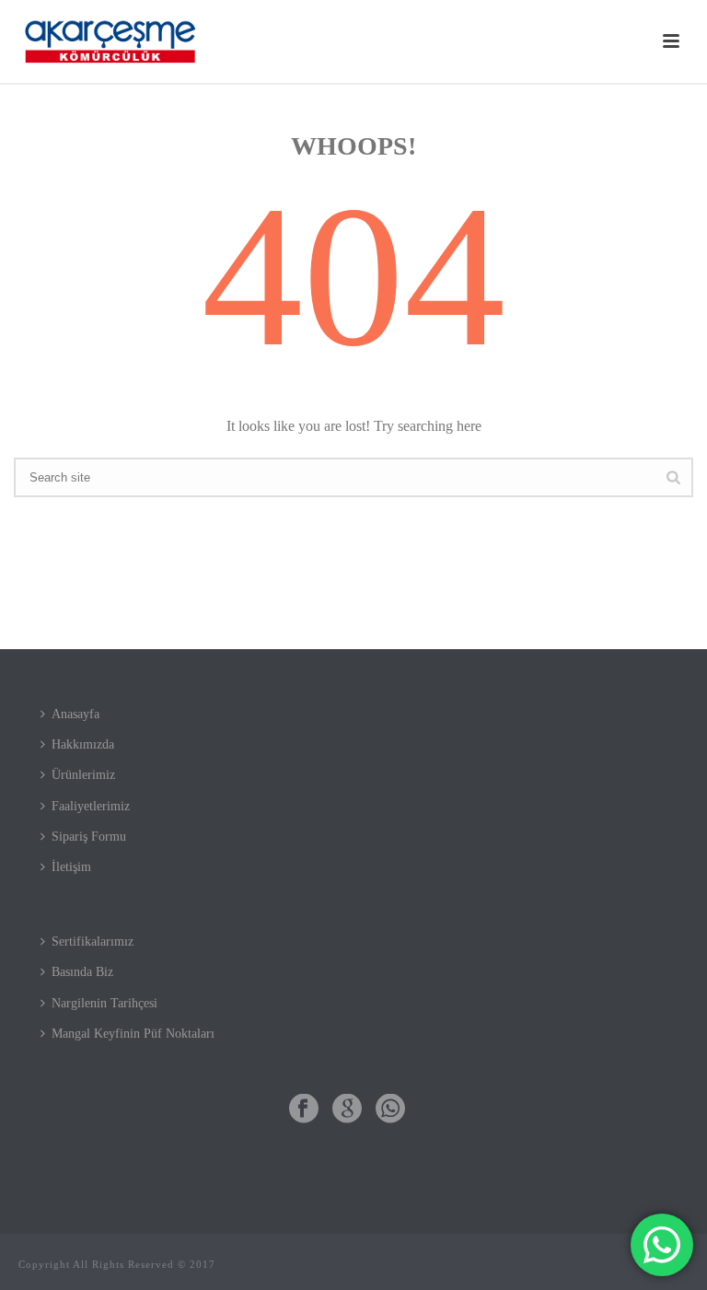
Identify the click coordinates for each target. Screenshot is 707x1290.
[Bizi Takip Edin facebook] (304, 1110)
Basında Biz (82, 972)
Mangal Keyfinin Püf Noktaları (133, 1033)
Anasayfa (75, 714)
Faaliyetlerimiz (91, 806)
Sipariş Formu (89, 836)
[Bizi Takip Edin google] (347, 1110)
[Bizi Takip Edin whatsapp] (390, 1110)
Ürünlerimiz (83, 775)
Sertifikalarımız (92, 941)
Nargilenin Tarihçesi (104, 1003)
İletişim (71, 867)
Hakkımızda (83, 744)
